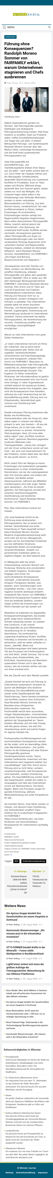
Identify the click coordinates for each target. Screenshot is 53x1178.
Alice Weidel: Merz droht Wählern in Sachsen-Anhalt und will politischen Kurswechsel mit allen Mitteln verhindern (26, 993)
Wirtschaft (10, 37)
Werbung (9, 1173)
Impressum (43, 1173)
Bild (16, 861)
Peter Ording (12, 83)
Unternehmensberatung (34, 861)
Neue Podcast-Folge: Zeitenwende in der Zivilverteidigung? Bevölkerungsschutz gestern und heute (27, 1025)
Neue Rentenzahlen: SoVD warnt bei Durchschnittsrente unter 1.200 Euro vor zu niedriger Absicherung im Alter (25, 1013)
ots (11, 855)
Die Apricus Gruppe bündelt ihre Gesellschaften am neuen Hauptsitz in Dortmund (27, 916)
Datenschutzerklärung (25, 1173)
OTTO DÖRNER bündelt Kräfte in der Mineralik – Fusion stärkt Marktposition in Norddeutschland (25, 950)
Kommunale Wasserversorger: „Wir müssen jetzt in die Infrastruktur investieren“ (25, 933)
